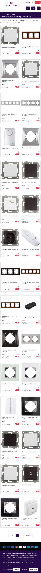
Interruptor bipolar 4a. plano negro (30, 317)
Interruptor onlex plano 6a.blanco (30, 249)
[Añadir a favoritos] (18, 51)
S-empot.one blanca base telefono (10, 216)
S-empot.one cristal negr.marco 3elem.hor (9, 519)
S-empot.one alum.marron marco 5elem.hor (30, 283)
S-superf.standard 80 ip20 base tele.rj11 (29, 519)
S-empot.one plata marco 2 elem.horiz (8, 81)
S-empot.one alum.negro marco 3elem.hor (9, 283)
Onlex (3, 51)
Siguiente (28, 535)
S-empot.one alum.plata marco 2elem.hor (30, 351)
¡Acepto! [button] (16, 569)
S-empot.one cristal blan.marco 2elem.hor (30, 384)
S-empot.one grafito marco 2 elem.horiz (9, 351)
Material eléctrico (25, 20)
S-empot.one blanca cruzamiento (30, 81)
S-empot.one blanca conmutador (10, 182)
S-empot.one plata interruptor (9, 47)
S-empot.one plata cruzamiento (30, 451)
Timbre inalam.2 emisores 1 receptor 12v (8, 418)
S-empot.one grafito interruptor (30, 216)
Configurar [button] (33, 569)
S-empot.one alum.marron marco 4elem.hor (10, 317)
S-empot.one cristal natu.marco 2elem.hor (9, 384)
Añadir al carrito (11, 57)
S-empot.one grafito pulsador (29, 182)
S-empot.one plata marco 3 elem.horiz (29, 148)
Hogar (9, 20)
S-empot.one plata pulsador (8, 485)
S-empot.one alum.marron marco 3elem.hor (30, 47)
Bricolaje (15, 20)
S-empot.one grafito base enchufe (10, 249)
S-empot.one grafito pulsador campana (29, 485)
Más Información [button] (8, 569)
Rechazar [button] (24, 569)
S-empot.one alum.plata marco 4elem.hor (30, 115)
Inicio (4, 20)
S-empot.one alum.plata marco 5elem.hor (9, 115)
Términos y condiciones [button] (9, 565)
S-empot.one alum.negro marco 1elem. (30, 418)
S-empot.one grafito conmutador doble (10, 452)
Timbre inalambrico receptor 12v (10, 148)
